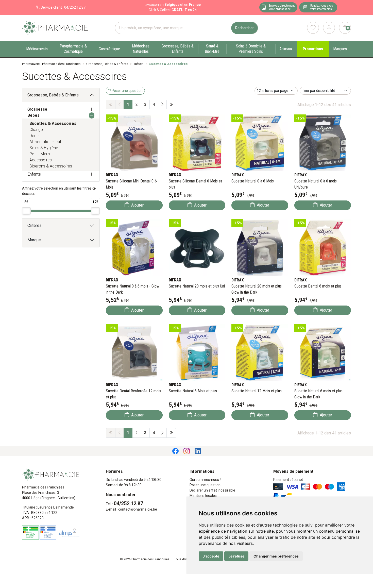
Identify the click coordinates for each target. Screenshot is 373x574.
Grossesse (37, 109)
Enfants (34, 174)
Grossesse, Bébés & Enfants (53, 95)
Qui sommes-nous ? (206, 480)
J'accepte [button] (211, 556)
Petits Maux (39, 153)
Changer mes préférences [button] (276, 556)
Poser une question (205, 485)
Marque (34, 240)
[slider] (26, 210)
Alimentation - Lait (45, 141)
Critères (34, 225)
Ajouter (137, 205)
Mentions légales (203, 496)
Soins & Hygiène (43, 147)
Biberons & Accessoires (50, 166)
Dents (34, 135)
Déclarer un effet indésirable (212, 490)
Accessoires (40, 160)
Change (36, 129)
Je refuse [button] (236, 556)
